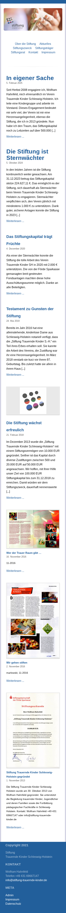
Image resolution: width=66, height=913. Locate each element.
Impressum (48, 52)
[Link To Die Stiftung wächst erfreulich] (33, 400)
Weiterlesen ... (15, 136)
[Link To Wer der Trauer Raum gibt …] (33, 529)
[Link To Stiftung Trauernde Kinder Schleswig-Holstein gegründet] (33, 730)
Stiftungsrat (18, 52)
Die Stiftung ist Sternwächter (27, 154)
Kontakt (33, 52)
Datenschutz (13, 903)
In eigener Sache (30, 78)
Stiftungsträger (44, 48)
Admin (9, 895)
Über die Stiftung (25, 43)
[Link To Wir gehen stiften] (33, 620)
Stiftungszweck (22, 48)
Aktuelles (45, 43)
